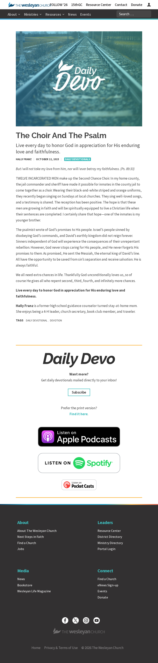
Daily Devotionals (77, 159)
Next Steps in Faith (30, 537)
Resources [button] (53, 14)
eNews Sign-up (108, 585)
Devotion (56, 320)
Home (36, 647)
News (72, 14)
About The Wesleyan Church (37, 531)
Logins (149, 5)
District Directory (110, 537)
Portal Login (106, 549)
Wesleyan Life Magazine (34, 591)
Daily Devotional (36, 320)
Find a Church (26, 543)
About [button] (12, 14)
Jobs (20, 549)
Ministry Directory (110, 543)
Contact (121, 4)
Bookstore (24, 585)
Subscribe (79, 392)
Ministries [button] (31, 14)
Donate (136, 4)
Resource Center (98, 4)
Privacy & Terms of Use (61, 647)
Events (85, 14)
